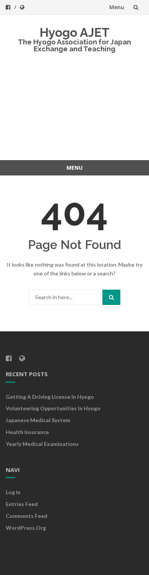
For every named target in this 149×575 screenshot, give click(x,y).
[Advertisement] (74, 112)
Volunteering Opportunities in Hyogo (53, 408)
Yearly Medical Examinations (42, 444)
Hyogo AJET (75, 32)
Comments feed (26, 516)
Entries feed (22, 504)
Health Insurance (27, 432)
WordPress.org (26, 527)
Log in (13, 492)
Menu (116, 7)
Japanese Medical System (38, 420)
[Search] (111, 297)
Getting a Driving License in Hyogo (50, 396)
